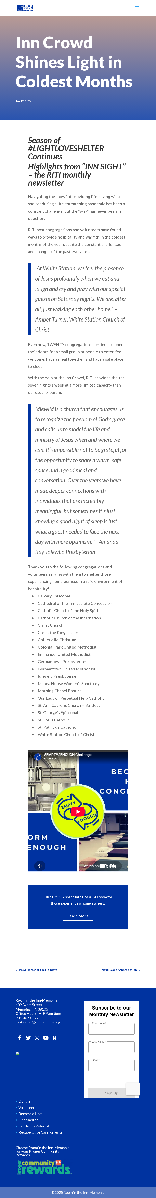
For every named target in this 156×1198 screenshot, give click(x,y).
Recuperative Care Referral (40, 1132)
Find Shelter (28, 1120)
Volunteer (26, 1107)
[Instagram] (37, 1037)
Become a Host (30, 1113)
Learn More (78, 915)
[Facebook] (19, 1037)
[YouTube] (46, 1037)
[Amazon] (54, 1037)
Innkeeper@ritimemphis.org (38, 1022)
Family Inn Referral (33, 1126)
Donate (24, 1101)
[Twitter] (28, 1037)
